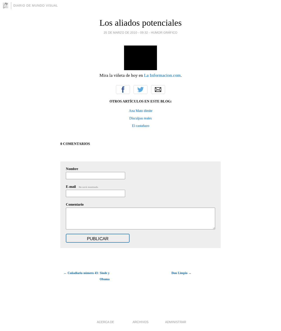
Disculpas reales (140, 118)
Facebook (123, 89)
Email (158, 89)
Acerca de (105, 322)
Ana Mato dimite (140, 111)
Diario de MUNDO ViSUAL (35, 5)
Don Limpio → (181, 273)
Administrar (175, 322)
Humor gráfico (164, 32)
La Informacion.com (162, 75)
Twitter (140, 89)
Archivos (140, 322)
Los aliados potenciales (140, 23)
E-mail (82, 186)
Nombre (72, 169)
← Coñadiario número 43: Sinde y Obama (87, 276)
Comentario (75, 204)
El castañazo (140, 126)
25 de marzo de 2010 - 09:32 (126, 32)
